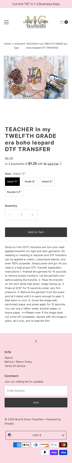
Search (9, 357)
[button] (36, 164)
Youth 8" (29, 181)
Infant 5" (47, 181)
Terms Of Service (15, 365)
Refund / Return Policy (18, 361)
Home (7, 43)
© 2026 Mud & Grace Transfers (24, 419)
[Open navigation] (6, 22)
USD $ (37, 435)
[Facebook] (36, 341)
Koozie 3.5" (14, 191)
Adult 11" (12, 181)
